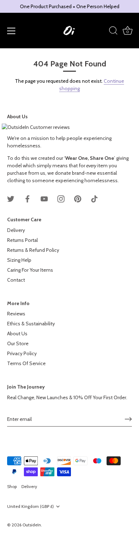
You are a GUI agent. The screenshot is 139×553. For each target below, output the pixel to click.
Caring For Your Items (30, 270)
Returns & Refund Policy (33, 250)
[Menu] (11, 31)
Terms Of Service (26, 363)
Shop (12, 486)
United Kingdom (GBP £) (30, 506)
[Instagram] (61, 198)
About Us (17, 333)
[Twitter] (10, 198)
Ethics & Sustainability (31, 323)
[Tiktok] (94, 198)
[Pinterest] (77, 198)
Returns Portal (22, 240)
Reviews (16, 313)
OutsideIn (31, 524)
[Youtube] (44, 198)
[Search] (113, 31)
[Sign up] (128, 419)
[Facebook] (27, 198)
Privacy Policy (22, 353)
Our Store (18, 343)
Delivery (16, 230)
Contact (16, 280)
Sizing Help (19, 260)
